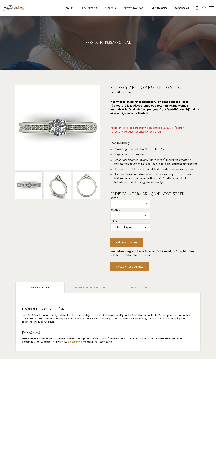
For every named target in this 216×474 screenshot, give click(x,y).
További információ (89, 287)
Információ (159, 8)
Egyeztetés (40, 287)
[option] (57, 127)
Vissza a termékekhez (129, 266)
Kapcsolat (181, 8)
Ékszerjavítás (133, 8)
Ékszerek (110, 8)
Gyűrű (70, 8)
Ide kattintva (75, 341)
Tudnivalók (138, 287)
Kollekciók (89, 8)
